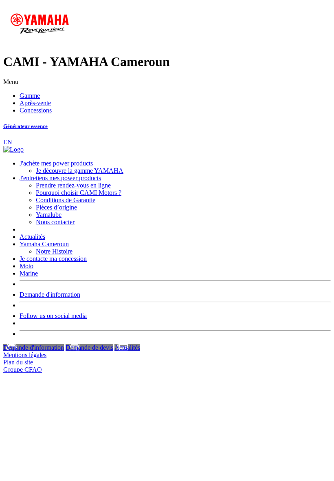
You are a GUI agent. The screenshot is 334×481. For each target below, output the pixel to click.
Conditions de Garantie (65, 199)
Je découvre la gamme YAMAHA (79, 170)
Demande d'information (50, 294)
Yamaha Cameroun (44, 243)
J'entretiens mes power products (60, 177)
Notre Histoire (54, 251)
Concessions (36, 110)
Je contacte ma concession (53, 258)
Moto (26, 266)
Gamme (30, 95)
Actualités (32, 236)
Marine (29, 273)
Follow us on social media (53, 315)
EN (7, 142)
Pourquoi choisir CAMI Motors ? (78, 192)
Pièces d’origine (56, 207)
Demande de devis (89, 347)
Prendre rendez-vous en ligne (73, 185)
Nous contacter (55, 221)
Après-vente (35, 102)
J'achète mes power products (56, 163)
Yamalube (49, 214)
